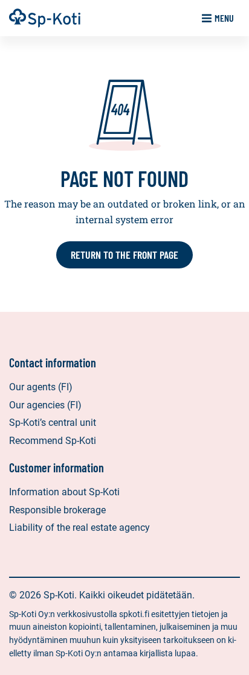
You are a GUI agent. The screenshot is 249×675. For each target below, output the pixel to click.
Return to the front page (124, 254)
